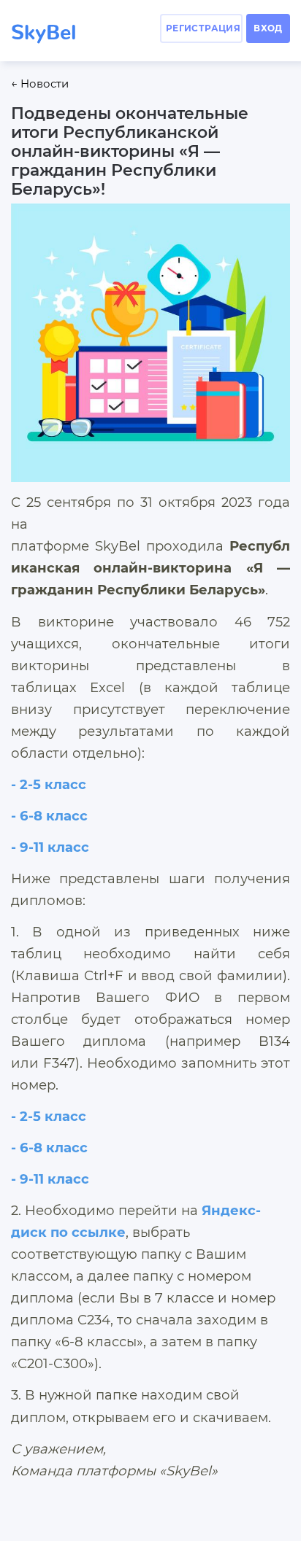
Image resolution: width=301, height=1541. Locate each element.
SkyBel (43, 27)
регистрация (203, 28)
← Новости (40, 83)
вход (268, 28)
